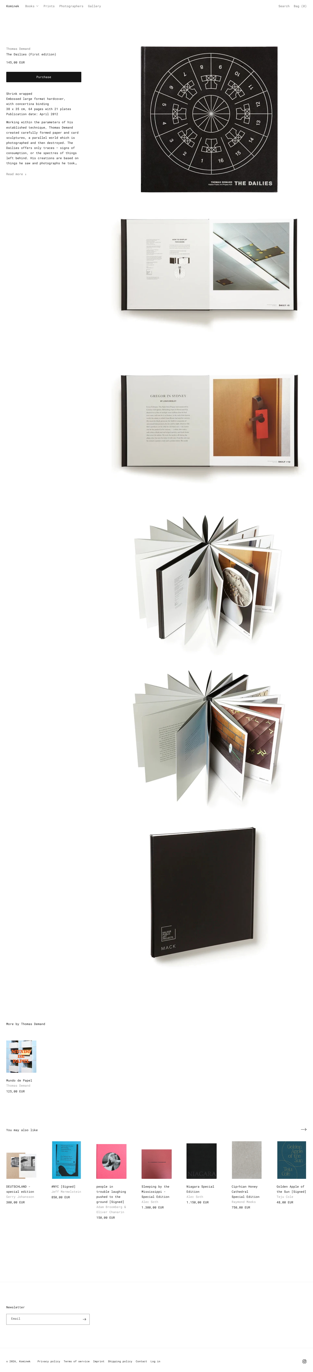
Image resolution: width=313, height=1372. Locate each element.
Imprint (98, 1361)
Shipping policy (120, 1361)
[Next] (304, 1129)
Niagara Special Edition (200, 1189)
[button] (33, 6)
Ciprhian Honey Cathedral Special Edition (245, 1191)
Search (284, 6)
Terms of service (77, 1361)
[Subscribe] (84, 1319)
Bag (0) (300, 6)
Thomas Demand (18, 49)
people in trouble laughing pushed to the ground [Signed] (111, 1194)
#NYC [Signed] (63, 1186)
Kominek (25, 1361)
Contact (141, 1361)
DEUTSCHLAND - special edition (20, 1189)
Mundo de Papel (19, 1080)
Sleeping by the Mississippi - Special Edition (155, 1191)
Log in (155, 1361)
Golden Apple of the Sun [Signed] (291, 1189)
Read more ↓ (16, 174)
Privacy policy (49, 1361)
